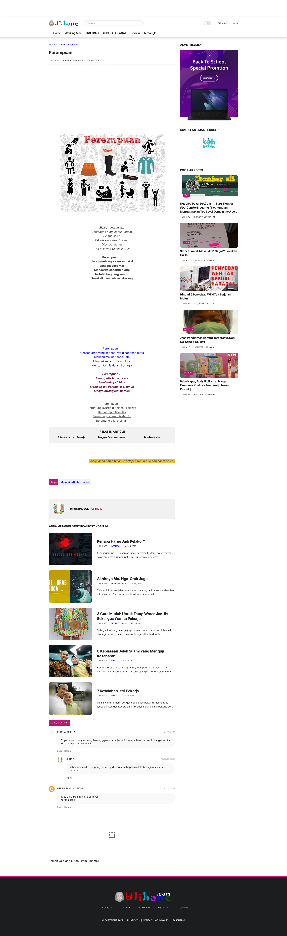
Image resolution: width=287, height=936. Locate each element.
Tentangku (150, 33)
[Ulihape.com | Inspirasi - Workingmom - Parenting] (64, 25)
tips (186, 242)
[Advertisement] (112, 94)
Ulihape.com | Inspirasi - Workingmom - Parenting (155, 920)
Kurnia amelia (66, 732)
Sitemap (222, 23)
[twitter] (220, 33)
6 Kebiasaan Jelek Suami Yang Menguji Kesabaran (130, 653)
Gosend (188, 329)
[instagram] (231, 33)
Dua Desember (152, 437)
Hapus (67, 751)
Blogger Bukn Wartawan (112, 437)
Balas (59, 751)
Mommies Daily (70, 482)
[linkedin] (78, 491)
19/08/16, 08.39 (168, 759)
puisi (62, 44)
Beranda (53, 44)
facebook (106, 907)
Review (135, 33)
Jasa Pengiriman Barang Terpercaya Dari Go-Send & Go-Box (207, 340)
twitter (125, 907)
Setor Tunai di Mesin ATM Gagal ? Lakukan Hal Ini (208, 253)
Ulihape (70, 759)
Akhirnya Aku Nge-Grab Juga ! (123, 579)
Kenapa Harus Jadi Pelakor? (121, 541)
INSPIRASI (92, 33)
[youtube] (236, 33)
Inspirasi (115, 546)
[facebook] (215, 33)
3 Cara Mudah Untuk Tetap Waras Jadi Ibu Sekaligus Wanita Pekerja (133, 616)
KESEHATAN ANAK (115, 33)
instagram (164, 907)
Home (57, 33)
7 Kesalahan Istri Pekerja (71, 437)
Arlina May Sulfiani (70, 788)
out (186, 195)
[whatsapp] (226, 33)
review (188, 373)
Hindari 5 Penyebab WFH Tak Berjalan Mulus (205, 296)
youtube (183, 907)
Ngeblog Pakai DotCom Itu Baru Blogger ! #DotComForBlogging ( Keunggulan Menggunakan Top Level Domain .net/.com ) (208, 208)
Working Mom (73, 33)
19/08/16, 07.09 (168, 732)
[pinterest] (72, 491)
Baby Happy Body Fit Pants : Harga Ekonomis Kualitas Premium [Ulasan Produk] (204, 385)
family (114, 660)
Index (235, 23)
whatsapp (144, 907)
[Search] (140, 23)
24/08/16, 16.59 (168, 788)
